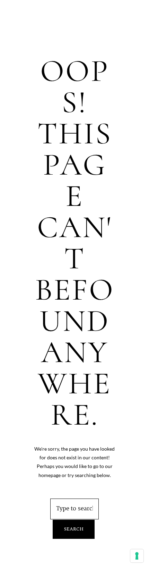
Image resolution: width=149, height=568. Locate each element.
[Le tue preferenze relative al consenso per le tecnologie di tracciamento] (136, 555)
